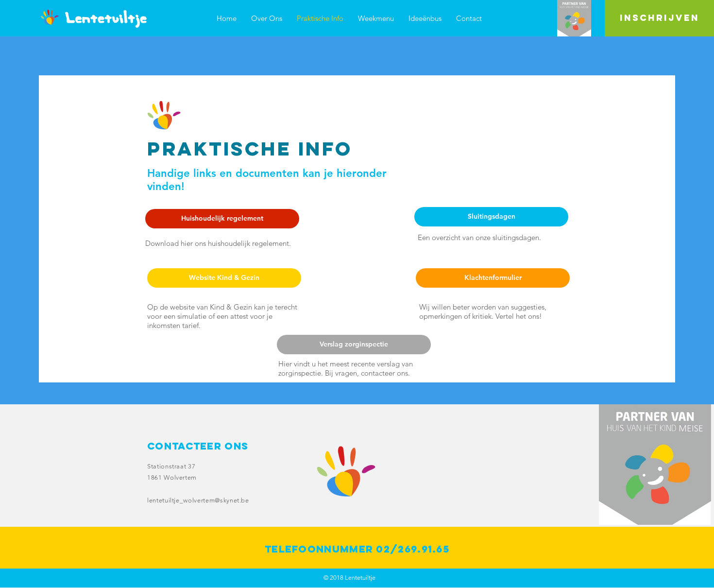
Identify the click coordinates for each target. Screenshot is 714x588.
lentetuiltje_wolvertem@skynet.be (198, 500)
